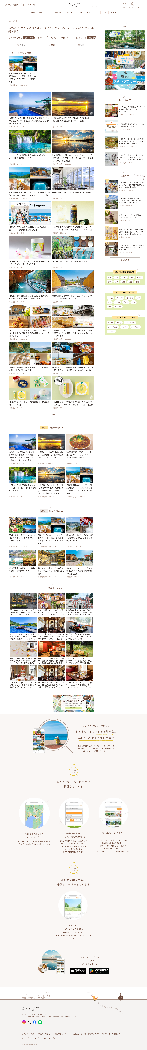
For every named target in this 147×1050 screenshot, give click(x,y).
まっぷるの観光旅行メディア (90, 1034)
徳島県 (15, 21)
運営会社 (76, 1034)
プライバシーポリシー (29, 1034)
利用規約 (40, 1034)
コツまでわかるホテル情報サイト (110, 1034)
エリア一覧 (25, 1038)
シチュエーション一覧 (48, 1038)
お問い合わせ (49, 1034)
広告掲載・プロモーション (63, 1034)
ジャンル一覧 (35, 1038)
